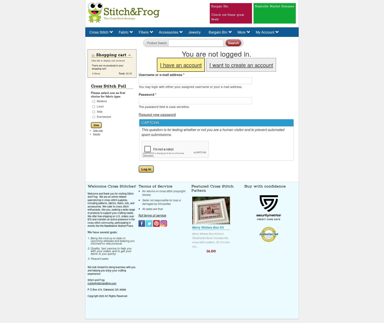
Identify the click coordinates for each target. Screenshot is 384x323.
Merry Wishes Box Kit (208, 227)
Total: (122, 73)
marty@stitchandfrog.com (102, 283)
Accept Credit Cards (268, 244)
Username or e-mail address (161, 75)
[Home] (124, 13)
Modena (102, 101)
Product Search (157, 43)
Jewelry (194, 32)
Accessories (168, 32)
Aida (99, 111)
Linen (100, 106)
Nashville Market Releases (274, 6)
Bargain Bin (218, 32)
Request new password (157, 114)
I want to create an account (241, 65)
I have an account (181, 65)
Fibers (144, 32)
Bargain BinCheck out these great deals (227, 10)
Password (147, 94)
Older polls (98, 130)
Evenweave (104, 116)
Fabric (123, 32)
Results (96, 134)
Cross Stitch (98, 32)
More (242, 32)
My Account (265, 32)
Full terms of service (152, 215)
